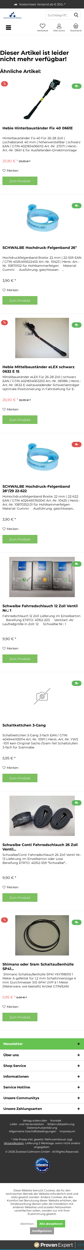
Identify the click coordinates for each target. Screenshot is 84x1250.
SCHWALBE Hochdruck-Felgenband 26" (39, 248)
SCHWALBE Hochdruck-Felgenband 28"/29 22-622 (36, 488)
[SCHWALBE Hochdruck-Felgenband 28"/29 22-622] (42, 457)
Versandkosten (14, 1143)
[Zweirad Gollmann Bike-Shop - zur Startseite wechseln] (21, 15)
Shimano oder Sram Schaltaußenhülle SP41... (38, 966)
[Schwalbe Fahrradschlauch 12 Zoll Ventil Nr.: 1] (42, 577)
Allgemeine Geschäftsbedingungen (32, 1131)
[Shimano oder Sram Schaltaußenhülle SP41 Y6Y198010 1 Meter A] (42, 935)
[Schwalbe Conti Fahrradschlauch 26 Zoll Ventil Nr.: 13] (42, 816)
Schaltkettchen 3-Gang (24, 725)
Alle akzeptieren (51, 1223)
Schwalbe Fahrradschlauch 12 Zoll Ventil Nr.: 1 (40, 608)
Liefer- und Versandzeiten (27, 1124)
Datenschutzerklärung (42, 1127)
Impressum (67, 1131)
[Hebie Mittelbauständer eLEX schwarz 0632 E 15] (42, 338)
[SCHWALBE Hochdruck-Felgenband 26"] (42, 219)
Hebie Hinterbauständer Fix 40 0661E (37, 128)
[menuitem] (75, 27)
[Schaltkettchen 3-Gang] (42, 696)
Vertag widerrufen (35, 1120)
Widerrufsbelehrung (60, 1124)
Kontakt (55, 1120)
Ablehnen (27, 1223)
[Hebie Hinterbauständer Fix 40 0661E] (42, 99)
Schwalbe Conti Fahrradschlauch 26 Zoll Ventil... (40, 847)
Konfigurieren (42, 1231)
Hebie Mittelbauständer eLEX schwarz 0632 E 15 (38, 369)
